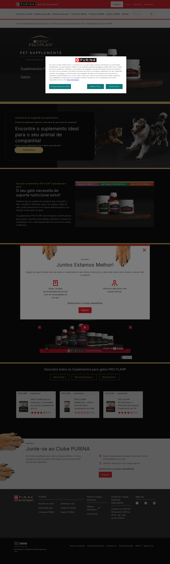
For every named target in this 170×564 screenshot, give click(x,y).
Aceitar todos (114, 86)
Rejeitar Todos (95, 86)
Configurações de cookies (60, 86)
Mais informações (73, 80)
